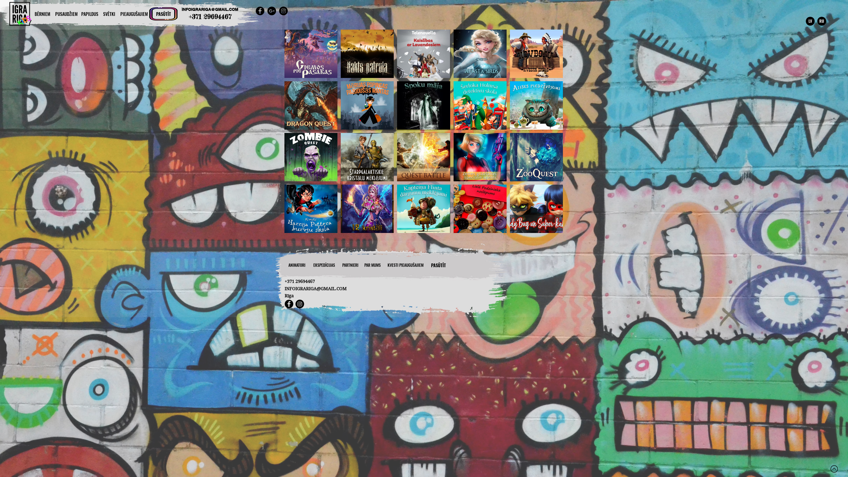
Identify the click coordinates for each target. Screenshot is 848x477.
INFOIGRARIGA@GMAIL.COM (210, 9)
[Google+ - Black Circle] (271, 11)
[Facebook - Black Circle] (260, 11)
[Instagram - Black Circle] (283, 11)
